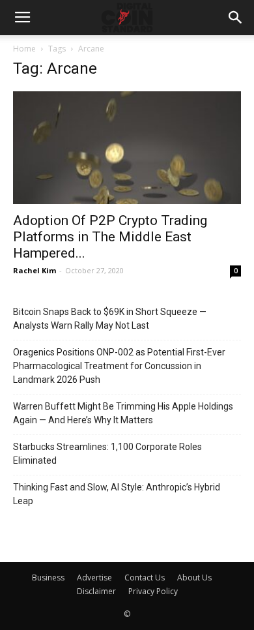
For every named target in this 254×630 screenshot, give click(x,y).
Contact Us (144, 577)
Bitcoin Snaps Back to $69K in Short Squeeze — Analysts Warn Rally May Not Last (109, 319)
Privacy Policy (153, 591)
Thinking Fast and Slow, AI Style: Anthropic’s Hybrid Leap (116, 494)
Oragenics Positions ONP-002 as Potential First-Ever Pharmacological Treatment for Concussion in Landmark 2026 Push (119, 366)
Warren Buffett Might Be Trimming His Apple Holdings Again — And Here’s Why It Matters (123, 413)
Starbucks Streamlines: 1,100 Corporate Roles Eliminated (107, 454)
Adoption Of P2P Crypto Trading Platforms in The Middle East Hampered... (110, 237)
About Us (194, 577)
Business (48, 577)
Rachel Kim (34, 270)
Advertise (94, 577)
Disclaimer (96, 591)
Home (24, 48)
